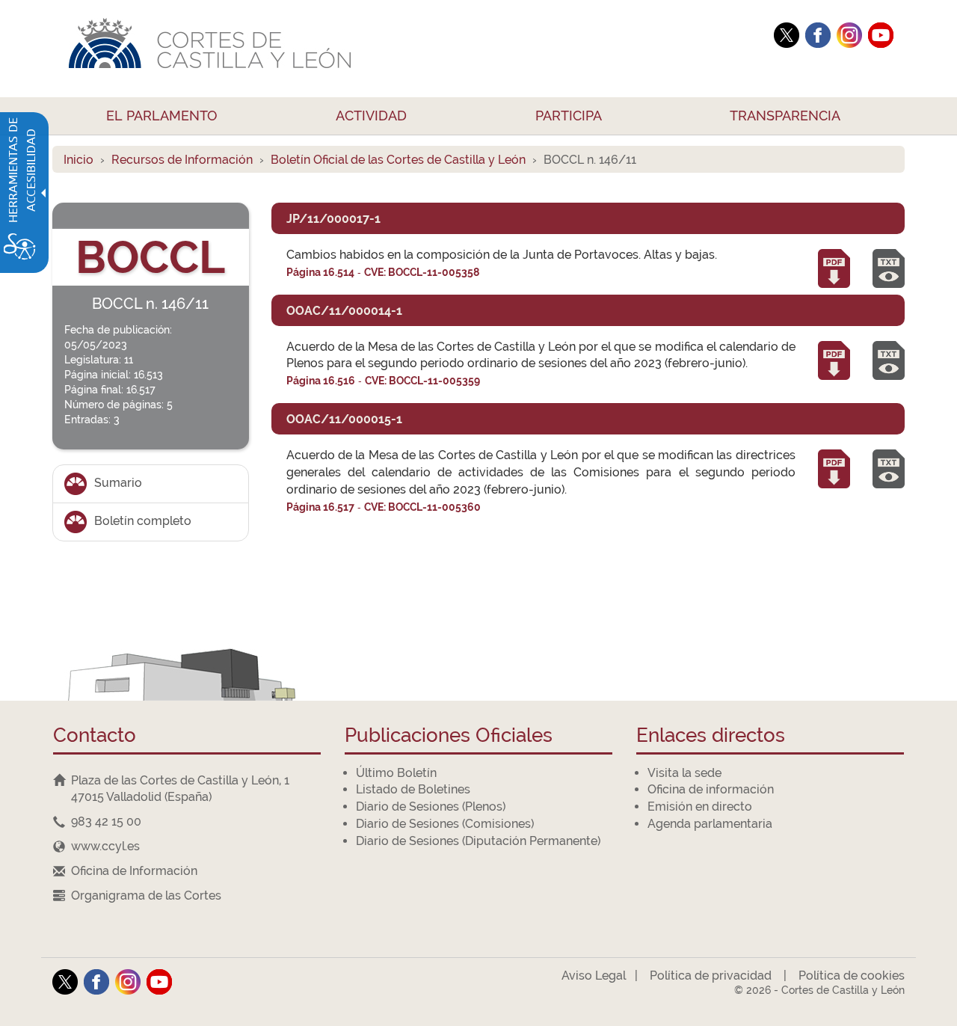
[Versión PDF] (834, 265)
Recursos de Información (182, 160)
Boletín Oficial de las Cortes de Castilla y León (398, 160)
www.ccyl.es (105, 846)
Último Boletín (396, 773)
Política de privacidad (711, 975)
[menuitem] (162, 116)
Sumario (118, 483)
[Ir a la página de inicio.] (407, 48)
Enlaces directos (710, 736)
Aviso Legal (593, 975)
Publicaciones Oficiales (449, 736)
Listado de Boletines (413, 789)
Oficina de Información (134, 871)
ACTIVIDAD (371, 115)
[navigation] (186, 822)
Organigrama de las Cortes (146, 895)
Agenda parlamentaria (709, 824)
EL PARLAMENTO (162, 115)
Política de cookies (851, 975)
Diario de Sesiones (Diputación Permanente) (478, 841)
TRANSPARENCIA (785, 115)
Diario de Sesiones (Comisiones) (445, 824)
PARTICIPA (568, 115)
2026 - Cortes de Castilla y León (819, 990)
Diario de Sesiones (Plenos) (430, 806)
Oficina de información (710, 789)
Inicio (78, 160)
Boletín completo (142, 521)
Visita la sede (684, 773)
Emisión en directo (699, 806)
